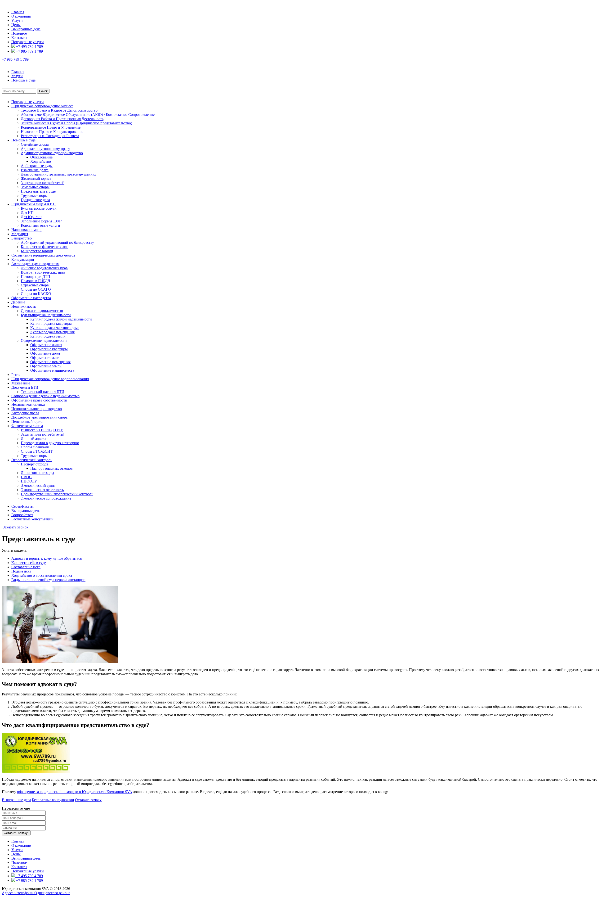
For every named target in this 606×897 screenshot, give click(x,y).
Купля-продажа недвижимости (46, 315)
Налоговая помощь (26, 230)
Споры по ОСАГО (36, 289)
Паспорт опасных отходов (51, 468)
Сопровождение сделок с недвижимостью (45, 396)
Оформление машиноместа (52, 370)
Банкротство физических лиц (44, 247)
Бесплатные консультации (32, 519)
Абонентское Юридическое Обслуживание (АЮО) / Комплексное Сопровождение (88, 115)
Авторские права (25, 413)
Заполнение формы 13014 (41, 221)
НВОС (26, 477)
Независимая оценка (28, 404)
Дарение (18, 302)
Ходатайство (40, 161)
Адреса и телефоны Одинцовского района (36, 893)
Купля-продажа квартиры (51, 323)
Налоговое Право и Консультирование (52, 132)
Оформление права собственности (39, 400)
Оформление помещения (50, 362)
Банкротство (21, 238)
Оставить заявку (88, 800)
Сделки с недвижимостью (42, 311)
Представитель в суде (38, 191)
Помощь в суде (23, 140)
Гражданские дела (35, 200)
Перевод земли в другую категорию (50, 443)
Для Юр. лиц (31, 217)
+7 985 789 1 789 (29, 51)
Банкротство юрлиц (37, 251)
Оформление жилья (46, 345)
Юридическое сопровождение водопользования (50, 379)
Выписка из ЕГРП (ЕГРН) (42, 430)
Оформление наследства (31, 298)
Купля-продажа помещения (52, 332)
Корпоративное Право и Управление (50, 127)
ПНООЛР (29, 481)
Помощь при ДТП (35, 277)
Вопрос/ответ (22, 515)
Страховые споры (35, 285)
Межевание (20, 383)
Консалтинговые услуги (40, 225)
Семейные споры (35, 144)
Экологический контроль (31, 460)
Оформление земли (46, 366)
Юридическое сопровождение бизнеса (42, 106)
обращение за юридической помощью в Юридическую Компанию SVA (74, 792)
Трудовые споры (34, 196)
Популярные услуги (27, 42)
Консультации (22, 259)
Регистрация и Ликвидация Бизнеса (50, 136)
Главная (17, 12)
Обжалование (41, 157)
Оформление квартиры (49, 349)
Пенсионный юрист (27, 421)
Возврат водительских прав (43, 272)
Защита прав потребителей (42, 183)
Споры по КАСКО (36, 294)
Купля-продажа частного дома (54, 328)
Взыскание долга (35, 170)
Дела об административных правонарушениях (58, 174)
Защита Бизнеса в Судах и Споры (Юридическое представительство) (76, 123)
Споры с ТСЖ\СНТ (37, 451)
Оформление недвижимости (44, 340)
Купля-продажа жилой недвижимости (61, 319)
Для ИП (27, 213)
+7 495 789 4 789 (29, 47)
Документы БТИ (24, 387)
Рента (16, 375)
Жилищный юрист (36, 178)
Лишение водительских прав (44, 268)
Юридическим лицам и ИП (33, 204)
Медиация (19, 234)
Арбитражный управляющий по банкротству (57, 242)
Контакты (19, 38)
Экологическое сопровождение (46, 498)
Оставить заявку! (16, 833)
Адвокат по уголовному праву (45, 149)
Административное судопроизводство (52, 153)
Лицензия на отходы (37, 473)
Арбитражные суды (37, 166)
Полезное (19, 33)
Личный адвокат (34, 439)
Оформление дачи (44, 358)
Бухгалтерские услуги (39, 208)
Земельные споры (35, 187)
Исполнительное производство (36, 409)
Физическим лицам (27, 426)
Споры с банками (35, 447)
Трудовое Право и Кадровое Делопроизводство (59, 110)
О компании (21, 16)
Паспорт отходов (34, 464)
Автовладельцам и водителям (35, 264)
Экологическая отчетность (42, 490)
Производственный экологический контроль (57, 494)
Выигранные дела (25, 29)
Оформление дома (45, 353)
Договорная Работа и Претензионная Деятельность (62, 119)
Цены (16, 25)
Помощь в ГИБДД (35, 281)
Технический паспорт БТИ (42, 392)
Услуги (17, 20)
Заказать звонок (15, 527)
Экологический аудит (38, 485)
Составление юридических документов (43, 255)
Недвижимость (23, 306)
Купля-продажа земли (48, 336)
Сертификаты (22, 506)
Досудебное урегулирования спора (39, 417)
